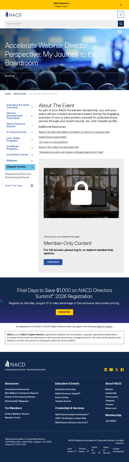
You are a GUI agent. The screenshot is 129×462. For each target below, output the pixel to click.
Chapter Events (63, 401)
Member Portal (12, 417)
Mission (109, 389)
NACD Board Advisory (71, 422)
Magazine (17, 401)
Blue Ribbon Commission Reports (22, 393)
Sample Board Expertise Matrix (53, 137)
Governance (111, 397)
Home (8, 93)
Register (64, 312)
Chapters (110, 400)
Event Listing (61, 397)
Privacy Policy (82, 450)
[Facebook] (122, 369)
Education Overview (65, 389)
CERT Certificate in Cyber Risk (70, 418)
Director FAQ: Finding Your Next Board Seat (59, 147)
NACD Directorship (72, 414)
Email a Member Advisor (17, 414)
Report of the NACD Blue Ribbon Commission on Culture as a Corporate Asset (74, 132)
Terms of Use (94, 450)
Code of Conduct (104, 326)
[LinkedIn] (105, 369)
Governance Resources (17, 389)
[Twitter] (116, 369)
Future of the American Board (20, 397)
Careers (109, 404)
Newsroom (110, 408)
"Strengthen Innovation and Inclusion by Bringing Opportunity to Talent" (71, 152)
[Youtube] (111, 369)
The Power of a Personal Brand (53, 142)
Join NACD (53, 262)
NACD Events (19, 93)
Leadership (111, 393)
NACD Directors (67, 393)
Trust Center (70, 450)
